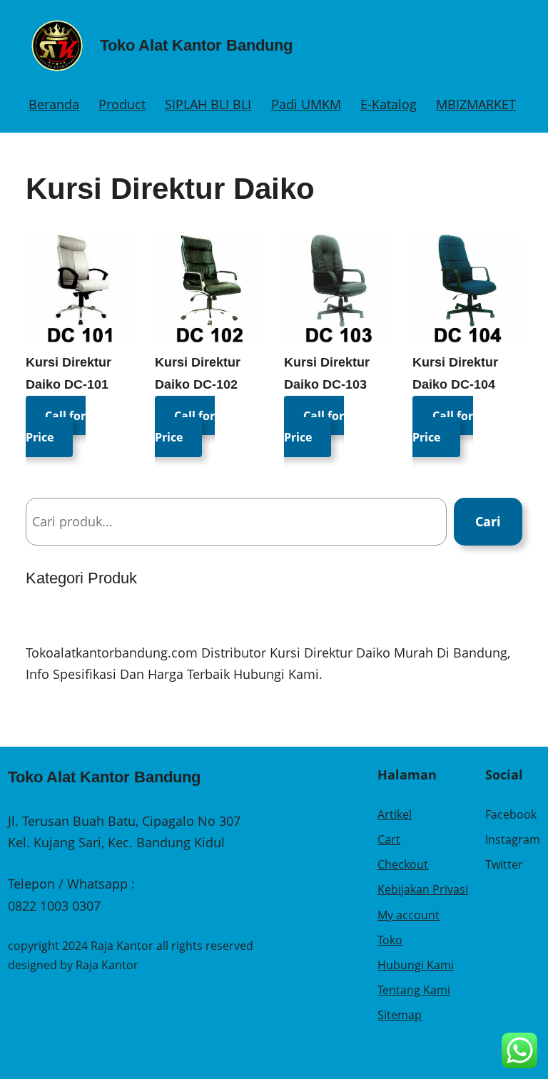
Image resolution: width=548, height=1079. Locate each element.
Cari (488, 521)
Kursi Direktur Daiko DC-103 (327, 373)
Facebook (511, 814)
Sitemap (399, 1015)
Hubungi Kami (415, 965)
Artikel (394, 814)
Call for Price (56, 426)
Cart (388, 839)
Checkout (402, 864)
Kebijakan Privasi (422, 889)
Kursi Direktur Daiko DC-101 (68, 373)
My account (408, 915)
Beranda (54, 104)
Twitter (504, 864)
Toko (389, 940)
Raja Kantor (107, 965)
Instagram (512, 839)
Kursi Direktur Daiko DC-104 (455, 373)
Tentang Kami (413, 990)
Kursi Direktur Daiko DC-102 (197, 373)
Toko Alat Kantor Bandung (196, 45)
